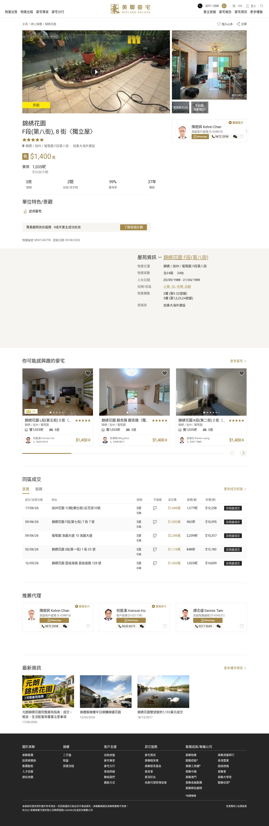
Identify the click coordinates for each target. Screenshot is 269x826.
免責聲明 (231, 806)
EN (240, 5)
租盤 (66, 760)
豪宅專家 (42, 12)
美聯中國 (191, 771)
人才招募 (27, 771)
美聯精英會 (152, 760)
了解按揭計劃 (133, 227)
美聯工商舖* (193, 766)
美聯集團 (27, 755)
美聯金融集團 (194, 782)
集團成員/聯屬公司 (199, 747)
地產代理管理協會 (156, 782)
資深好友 (150, 777)
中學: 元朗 (184, 287)
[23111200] (224, 6)
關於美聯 (28, 747)
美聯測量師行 (226, 755)
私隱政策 (242, 806)
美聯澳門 (191, 777)
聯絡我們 (109, 777)
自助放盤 (109, 755)
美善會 (149, 771)
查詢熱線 (109, 771)
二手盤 (67, 755)
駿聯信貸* (224, 782)
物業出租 (26, 12)
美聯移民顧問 (194, 788)
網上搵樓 (36, 24)
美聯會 (222, 771)
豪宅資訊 (241, 12)
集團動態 (27, 766)
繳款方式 (109, 782)
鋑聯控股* (192, 760)
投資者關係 (29, 760)
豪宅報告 (225, 12)
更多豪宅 (236, 361)
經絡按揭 (223, 766)
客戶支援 (110, 747)
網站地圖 (27, 777)
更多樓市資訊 (233, 668)
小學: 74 (169, 287)
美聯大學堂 (225, 777)
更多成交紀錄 (233, 489)
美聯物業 (191, 755)
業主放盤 (209, 12)
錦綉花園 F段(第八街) (185, 257)
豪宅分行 (58, 12)
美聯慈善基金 (153, 766)
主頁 (25, 24)
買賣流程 (68, 766)
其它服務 (151, 747)
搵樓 (66, 747)
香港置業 (223, 760)
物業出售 (11, 12)
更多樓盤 (256, 12)
